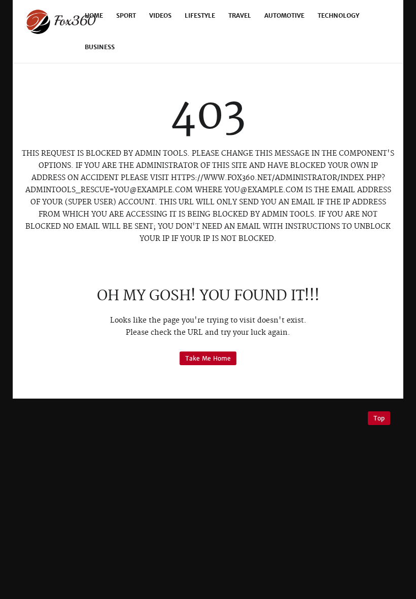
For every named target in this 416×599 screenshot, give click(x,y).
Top (379, 418)
